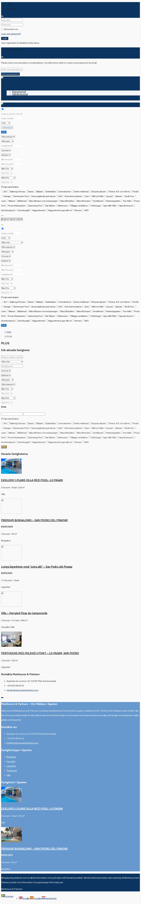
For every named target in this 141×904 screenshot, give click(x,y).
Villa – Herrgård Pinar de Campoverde (24, 613)
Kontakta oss (14, 99)
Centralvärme (64, 191)
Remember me (11, 29)
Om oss (11, 96)
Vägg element (38, 210)
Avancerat (7, 127)
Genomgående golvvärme (43, 196)
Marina (12, 201)
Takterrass (62, 205)
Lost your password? (11, 34)
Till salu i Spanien (16, 86)
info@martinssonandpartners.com (22, 690)
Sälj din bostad (20, 94)
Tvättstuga (95, 205)
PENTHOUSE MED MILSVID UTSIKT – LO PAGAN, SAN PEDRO (40, 653)
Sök (4, 132)
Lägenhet (11, 766)
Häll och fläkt (98, 196)
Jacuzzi (109, 196)
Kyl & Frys (129, 196)
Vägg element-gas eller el (60, 210)
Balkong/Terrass (17, 191)
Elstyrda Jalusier (98, 191)
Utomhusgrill (23, 210)
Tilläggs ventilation (79, 205)
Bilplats (39, 191)
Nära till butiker (67, 201)
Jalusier (118, 196)
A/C (5, 191)
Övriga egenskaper (10, 187)
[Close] (2, 16)
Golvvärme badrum (73, 196)
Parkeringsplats (113, 201)
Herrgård (11, 761)
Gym (87, 196)
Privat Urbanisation (16, 205)
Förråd (135, 191)
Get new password (10, 74)
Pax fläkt (127, 201)
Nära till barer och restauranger (43, 201)
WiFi (87, 210)
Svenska (9, 896)
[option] (24, 898)
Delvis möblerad (81, 191)
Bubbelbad (50, 191)
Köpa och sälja (14, 89)
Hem (9, 84)
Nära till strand (83, 201)
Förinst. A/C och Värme (119, 191)
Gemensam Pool (21, 196)
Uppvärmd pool (126, 205)
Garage (7, 196)
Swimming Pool (35, 205)
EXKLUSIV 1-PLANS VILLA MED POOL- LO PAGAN (32, 480)
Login (4, 38)
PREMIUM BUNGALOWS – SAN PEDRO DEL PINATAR (34, 520)
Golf (60, 196)
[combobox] (7, 898)
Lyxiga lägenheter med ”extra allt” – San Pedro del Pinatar (36, 566)
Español (37, 898)
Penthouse (12, 770)
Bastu (31, 191)
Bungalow (11, 757)
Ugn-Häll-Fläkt (109, 205)
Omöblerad (98, 201)
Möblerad (22, 201)
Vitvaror (78, 210)
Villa (8, 775)
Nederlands (51, 898)
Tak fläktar (50, 205)
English (26, 898)
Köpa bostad (19, 91)
